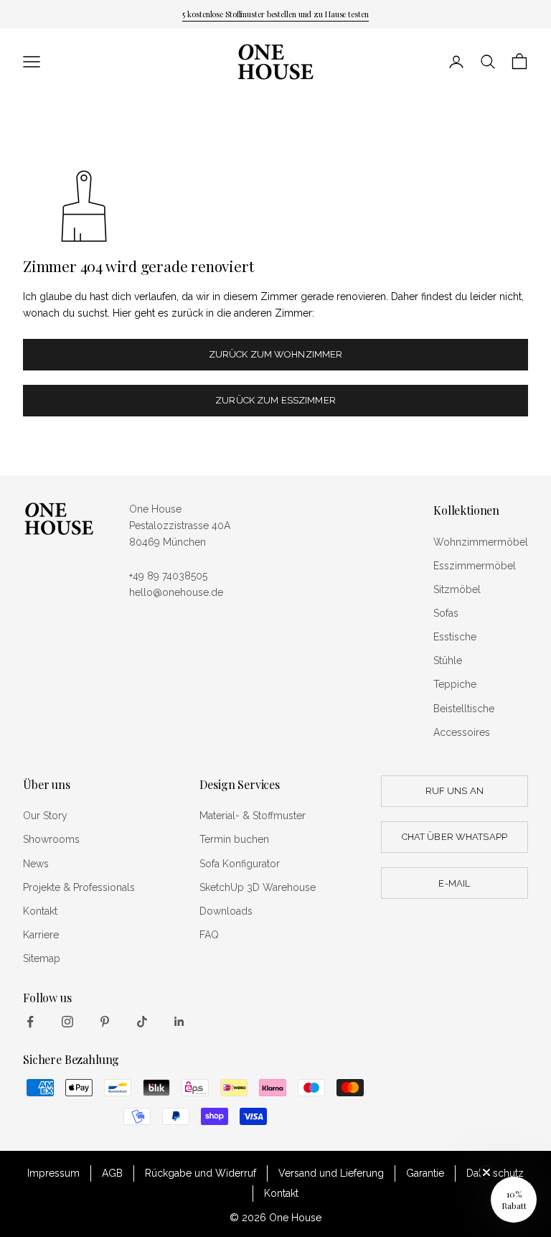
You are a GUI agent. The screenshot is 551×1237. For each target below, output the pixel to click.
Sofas (445, 613)
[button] (514, 1200)
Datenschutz (495, 1173)
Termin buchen (234, 839)
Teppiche (454, 684)
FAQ (209, 934)
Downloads (226, 911)
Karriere (41, 934)
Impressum (53, 1173)
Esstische (454, 637)
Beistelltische (463, 708)
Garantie (425, 1173)
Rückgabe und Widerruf (200, 1173)
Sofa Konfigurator (239, 863)
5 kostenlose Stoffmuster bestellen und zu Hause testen (275, 14)
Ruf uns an (454, 790)
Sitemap (41, 958)
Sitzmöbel (457, 589)
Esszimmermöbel (474, 565)
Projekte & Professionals (79, 887)
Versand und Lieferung (331, 1173)
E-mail (454, 883)
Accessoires (461, 732)
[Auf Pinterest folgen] (105, 1021)
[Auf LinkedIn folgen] (179, 1021)
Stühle (447, 660)
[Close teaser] (486, 1172)
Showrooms (51, 839)
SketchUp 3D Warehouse (257, 887)
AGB (112, 1173)
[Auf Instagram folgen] (67, 1021)
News (36, 863)
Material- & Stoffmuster (252, 815)
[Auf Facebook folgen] (30, 1021)
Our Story (45, 815)
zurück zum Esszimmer (275, 400)
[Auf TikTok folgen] (142, 1021)
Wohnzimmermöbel (480, 542)
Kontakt (40, 911)
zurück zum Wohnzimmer (276, 354)
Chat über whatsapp (454, 836)
